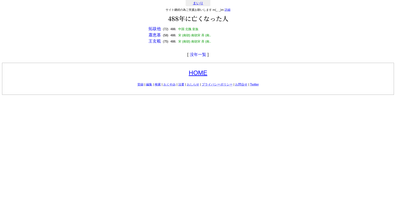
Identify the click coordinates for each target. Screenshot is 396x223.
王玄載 (154, 41)
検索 (158, 84)
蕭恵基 (154, 35)
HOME (198, 72)
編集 (149, 84)
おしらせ (193, 84)
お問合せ (241, 84)
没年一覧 (198, 54)
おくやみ (169, 84)
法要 (181, 84)
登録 (140, 84)
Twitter (254, 84)
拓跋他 (154, 28)
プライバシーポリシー (217, 84)
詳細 (227, 9)
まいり (198, 3)
